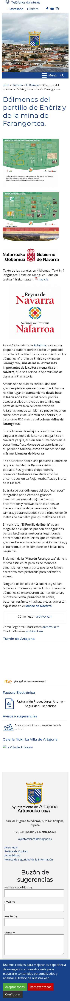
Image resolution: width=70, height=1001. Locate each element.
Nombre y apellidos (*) (18, 887)
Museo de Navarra (38, 606)
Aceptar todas (15, 987)
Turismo (17, 85)
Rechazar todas (40, 987)
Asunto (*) (10, 916)
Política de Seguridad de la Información (28, 859)
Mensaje (9, 932)
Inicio (6, 85)
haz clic (43, 279)
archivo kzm (43, 616)
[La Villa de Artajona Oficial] (18, 747)
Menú (52, 75)
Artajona (40, 345)
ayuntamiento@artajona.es (35, 839)
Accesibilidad (12, 855)
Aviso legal (11, 847)
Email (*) (9, 902)
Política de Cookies (16, 851)
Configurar (13, 994)
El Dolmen (32, 85)
